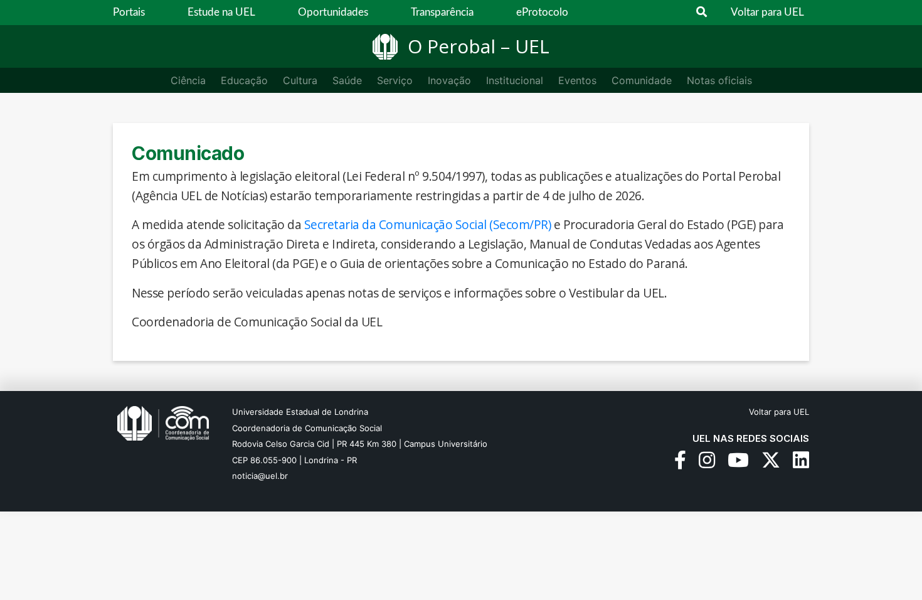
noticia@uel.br (260, 476)
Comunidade (642, 80)
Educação (244, 80)
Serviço (395, 80)
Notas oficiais (719, 80)
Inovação (449, 80)
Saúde (347, 80)
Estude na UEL (221, 12)
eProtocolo (542, 12)
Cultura (300, 80)
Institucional (514, 80)
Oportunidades (333, 12)
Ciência (188, 80)
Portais (129, 12)
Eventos (577, 80)
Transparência (442, 12)
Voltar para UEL (767, 12)
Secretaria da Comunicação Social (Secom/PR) (427, 224)
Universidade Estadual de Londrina (300, 412)
